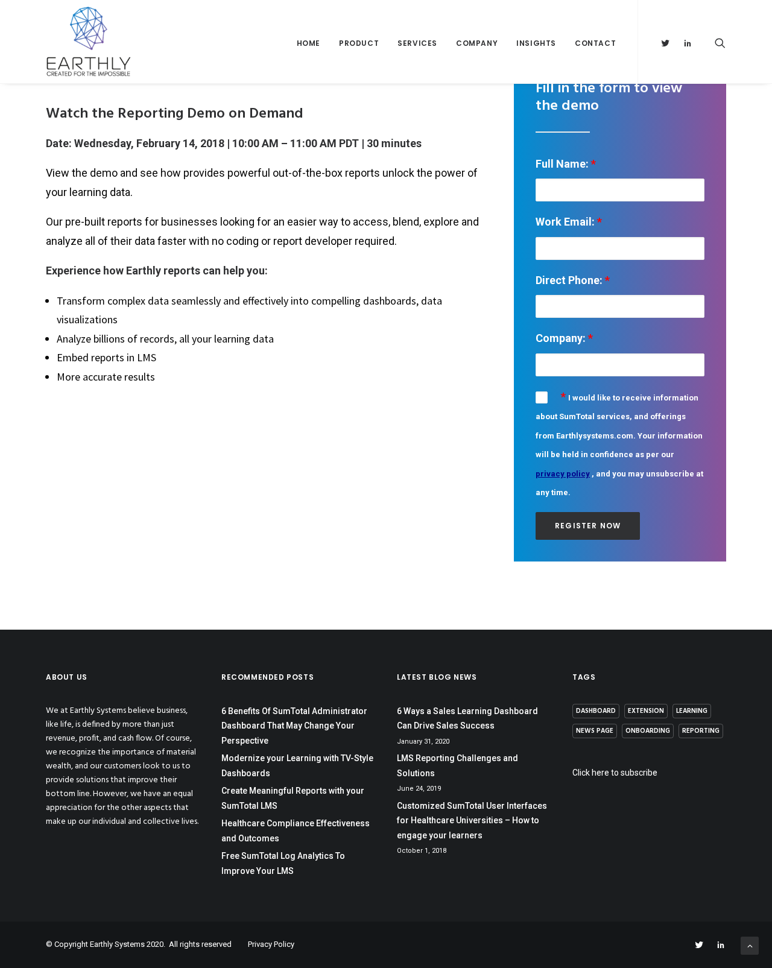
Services (417, 43)
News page (594, 731)
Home (308, 43)
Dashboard (596, 711)
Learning (691, 711)
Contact (595, 43)
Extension (646, 711)
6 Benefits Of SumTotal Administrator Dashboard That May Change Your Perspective (294, 725)
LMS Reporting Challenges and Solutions (457, 765)
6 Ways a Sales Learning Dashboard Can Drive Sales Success (467, 718)
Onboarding (647, 731)
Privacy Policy (271, 944)
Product (359, 43)
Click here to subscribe (614, 772)
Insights (536, 43)
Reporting (701, 731)
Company (477, 43)
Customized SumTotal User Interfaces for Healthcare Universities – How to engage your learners (472, 820)
